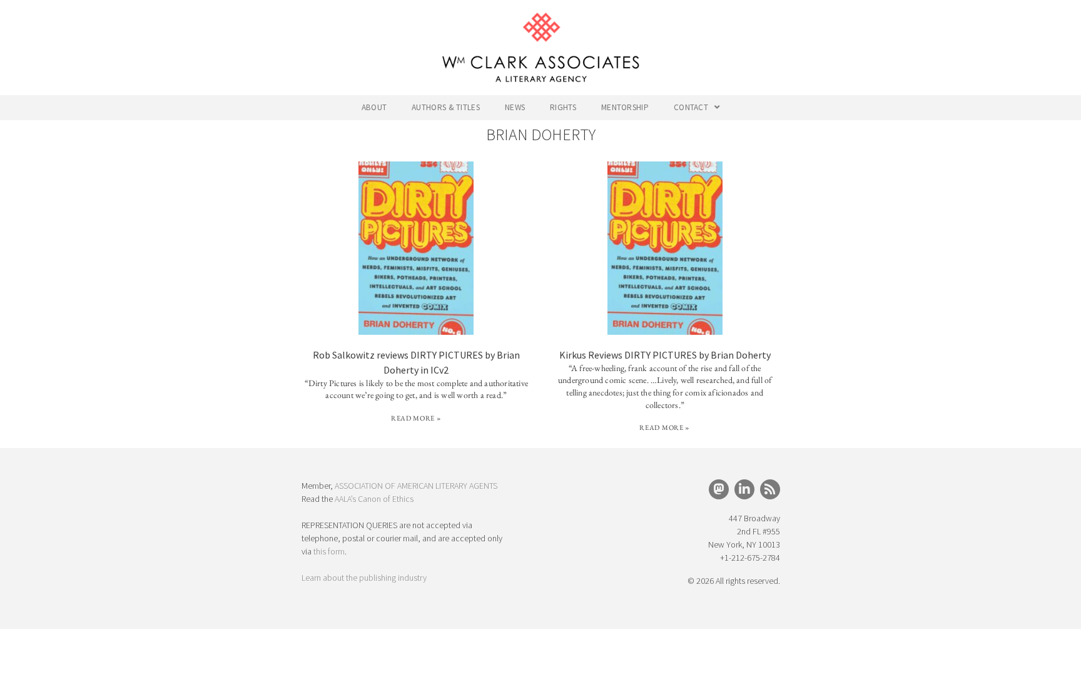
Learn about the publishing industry (364, 577)
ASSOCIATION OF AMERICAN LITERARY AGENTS (416, 485)
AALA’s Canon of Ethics (374, 498)
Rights (563, 107)
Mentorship (625, 107)
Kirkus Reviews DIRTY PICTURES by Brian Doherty (665, 355)
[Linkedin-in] (744, 489)
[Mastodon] (719, 489)
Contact (691, 107)
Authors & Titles (446, 107)
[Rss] (770, 489)
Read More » (416, 418)
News (515, 107)
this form (329, 551)
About (374, 107)
